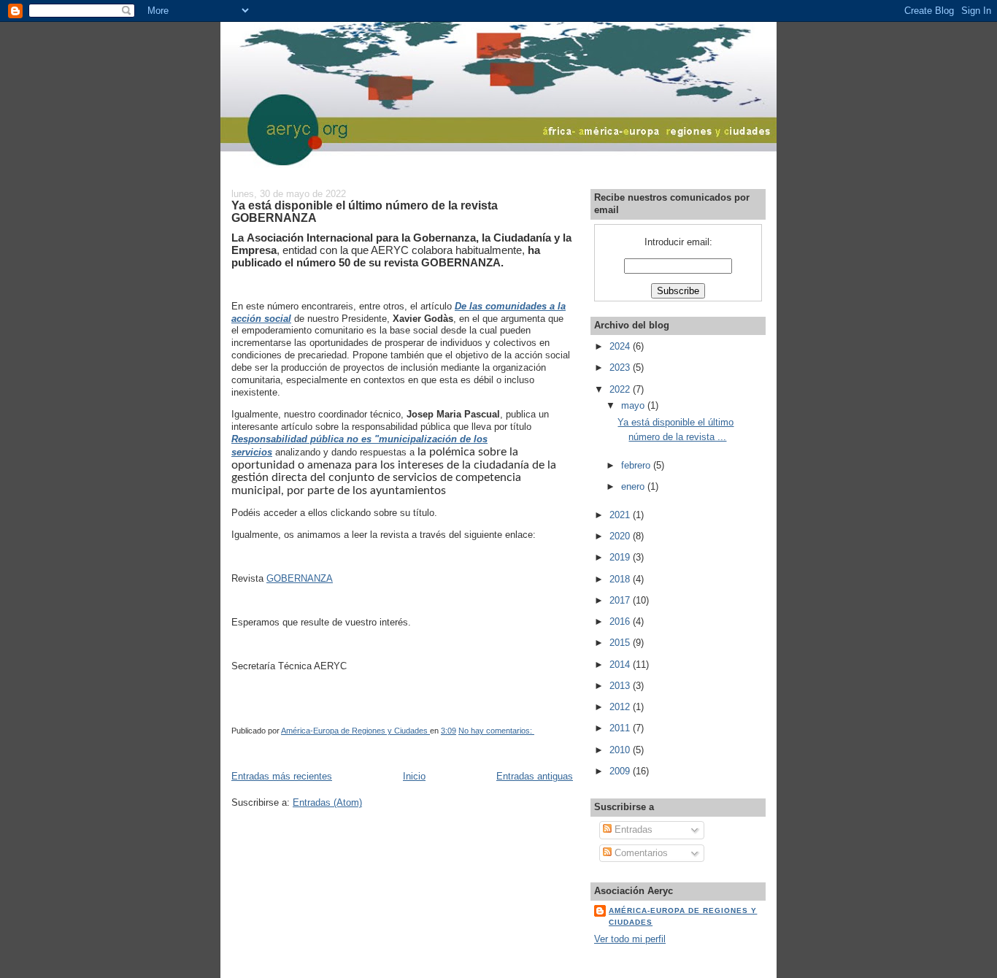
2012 (621, 706)
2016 (621, 621)
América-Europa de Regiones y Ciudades (683, 916)
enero (634, 486)
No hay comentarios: (496, 730)
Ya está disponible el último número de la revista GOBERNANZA (364, 212)
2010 (621, 749)
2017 (621, 600)
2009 (621, 771)
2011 (621, 728)
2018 (621, 579)
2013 (621, 685)
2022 (621, 389)
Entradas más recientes (281, 776)
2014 (621, 664)
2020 (621, 536)
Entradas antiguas (534, 776)
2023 (621, 367)
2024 (621, 346)
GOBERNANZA (299, 578)
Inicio (414, 776)
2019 (621, 557)
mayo (634, 405)
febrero (637, 465)
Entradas (632, 829)
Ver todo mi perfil (630, 938)
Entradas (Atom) (327, 802)
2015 (621, 642)
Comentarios (640, 852)
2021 (621, 514)
